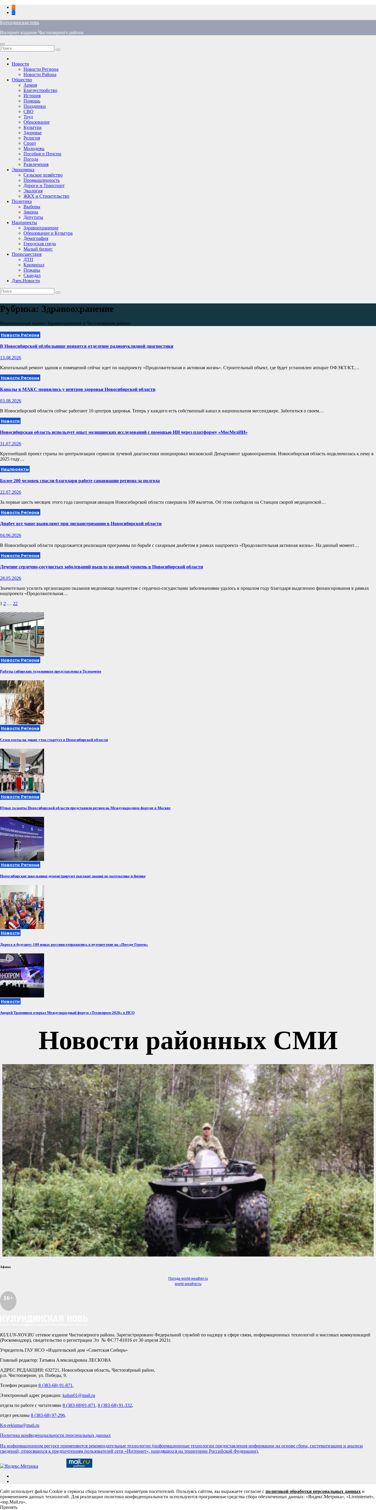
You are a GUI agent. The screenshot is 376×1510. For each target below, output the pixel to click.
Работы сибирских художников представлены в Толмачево (50, 671)
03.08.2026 (10, 400)
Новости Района (40, 74)
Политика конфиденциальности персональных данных (55, 1435)
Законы (31, 211)
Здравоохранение (41, 227)
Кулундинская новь (19, 22)
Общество (22, 79)
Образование (37, 122)
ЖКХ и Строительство (46, 196)
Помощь (32, 100)
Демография (36, 238)
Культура (32, 127)
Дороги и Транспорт (44, 185)
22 (15, 603)
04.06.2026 (10, 535)
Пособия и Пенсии (42, 153)
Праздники (35, 106)
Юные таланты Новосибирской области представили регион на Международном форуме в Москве (85, 808)
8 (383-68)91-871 (79, 1405)
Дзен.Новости (26, 280)
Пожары (32, 270)
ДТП (28, 259)
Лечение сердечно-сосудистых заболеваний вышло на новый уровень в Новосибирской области (101, 566)
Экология (33, 190)
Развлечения (36, 164)
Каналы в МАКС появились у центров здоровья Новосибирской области (77, 389)
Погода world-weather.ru (188, 1278)
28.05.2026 (10, 578)
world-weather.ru (188, 1284)
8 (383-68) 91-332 (115, 1405)
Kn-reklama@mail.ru (19, 1425)
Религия (32, 137)
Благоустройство (40, 90)
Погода (31, 159)
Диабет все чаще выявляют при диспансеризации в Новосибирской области (81, 523)
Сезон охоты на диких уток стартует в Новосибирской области (54, 740)
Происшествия (26, 254)
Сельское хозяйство (43, 174)
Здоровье (33, 132)
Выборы (32, 206)
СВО (28, 111)
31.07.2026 (10, 443)
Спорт (30, 143)
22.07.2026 (10, 492)
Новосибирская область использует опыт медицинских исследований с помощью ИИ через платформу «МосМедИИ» (124, 432)
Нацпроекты (24, 222)
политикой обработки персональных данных (313, 1491)
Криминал (34, 264)
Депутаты (33, 217)
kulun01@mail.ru (79, 1395)
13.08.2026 (10, 357)
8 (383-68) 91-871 (55, 1385)
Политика (22, 201)
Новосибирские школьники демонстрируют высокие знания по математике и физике (73, 876)
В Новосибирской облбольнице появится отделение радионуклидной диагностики (86, 346)
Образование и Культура (48, 233)
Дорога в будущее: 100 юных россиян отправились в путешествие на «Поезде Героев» (74, 944)
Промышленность (42, 180)
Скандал (32, 275)
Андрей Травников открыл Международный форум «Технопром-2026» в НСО (67, 1012)
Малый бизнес (38, 248)
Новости (20, 63)
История (32, 95)
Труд (28, 116)
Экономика (23, 169)
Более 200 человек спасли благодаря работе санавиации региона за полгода (80, 480)
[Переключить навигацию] (2, 44)
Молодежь (34, 148)
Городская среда (40, 243)
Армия (30, 85)
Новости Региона (41, 69)
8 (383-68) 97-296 (48, 1415)
